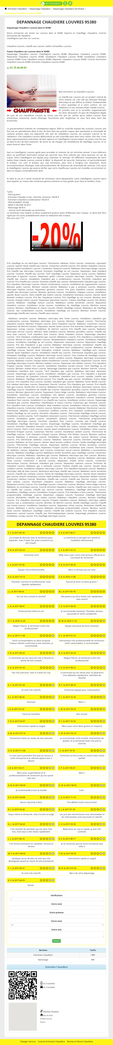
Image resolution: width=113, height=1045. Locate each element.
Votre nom (56, 904)
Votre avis (56, 929)
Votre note (56, 921)
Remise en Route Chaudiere (80, 1041)
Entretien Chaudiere (51, 1012)
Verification (56, 895)
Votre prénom (57, 912)
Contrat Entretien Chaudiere (51, 1041)
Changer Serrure (28, 1041)
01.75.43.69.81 (53, 3)
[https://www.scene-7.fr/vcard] (23, 985)
